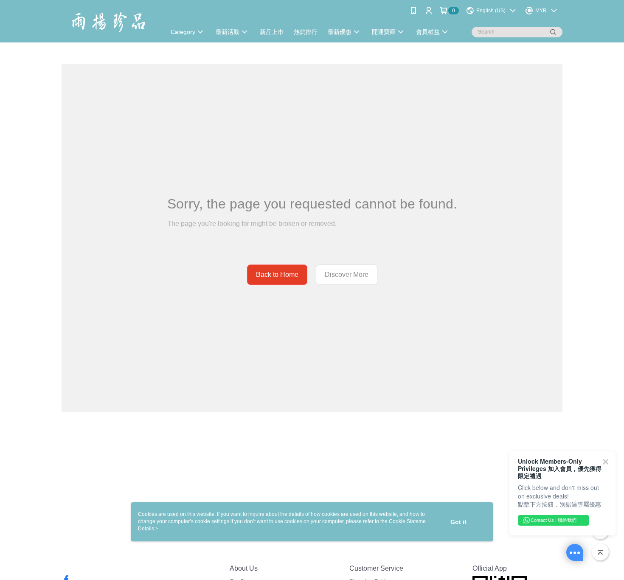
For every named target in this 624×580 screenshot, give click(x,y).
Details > (148, 529)
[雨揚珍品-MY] (109, 22)
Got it (458, 521)
